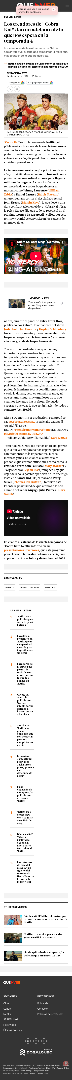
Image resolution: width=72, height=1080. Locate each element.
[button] (67, 6)
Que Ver (8, 17)
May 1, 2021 (59, 437)
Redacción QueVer (17, 73)
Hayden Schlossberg (52, 329)
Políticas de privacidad (50, 1014)
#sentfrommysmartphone (32, 429)
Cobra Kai (11, 142)
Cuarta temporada (29, 587)
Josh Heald (11, 329)
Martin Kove (30, 202)
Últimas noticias (12, 1030)
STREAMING (10, 1019)
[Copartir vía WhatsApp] (10, 89)
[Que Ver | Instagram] (36, 1040)
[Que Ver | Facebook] (44, 1040)
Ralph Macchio (48, 194)
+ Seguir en (15, 83)
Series (7, 1008)
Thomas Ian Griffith (27, 482)
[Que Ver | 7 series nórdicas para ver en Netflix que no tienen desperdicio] (61, 303)
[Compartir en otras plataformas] (17, 89)
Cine (6, 1003)
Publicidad (43, 1003)
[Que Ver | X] (27, 1040)
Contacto (42, 1008)
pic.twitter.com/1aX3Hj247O (23, 433)
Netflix (10, 587)
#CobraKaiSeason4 (22, 421)
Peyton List (31, 470)
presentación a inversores (21, 550)
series (17, 17)
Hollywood (9, 1024)
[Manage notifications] (65, 1063)
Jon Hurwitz (28, 329)
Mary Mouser (54, 466)
